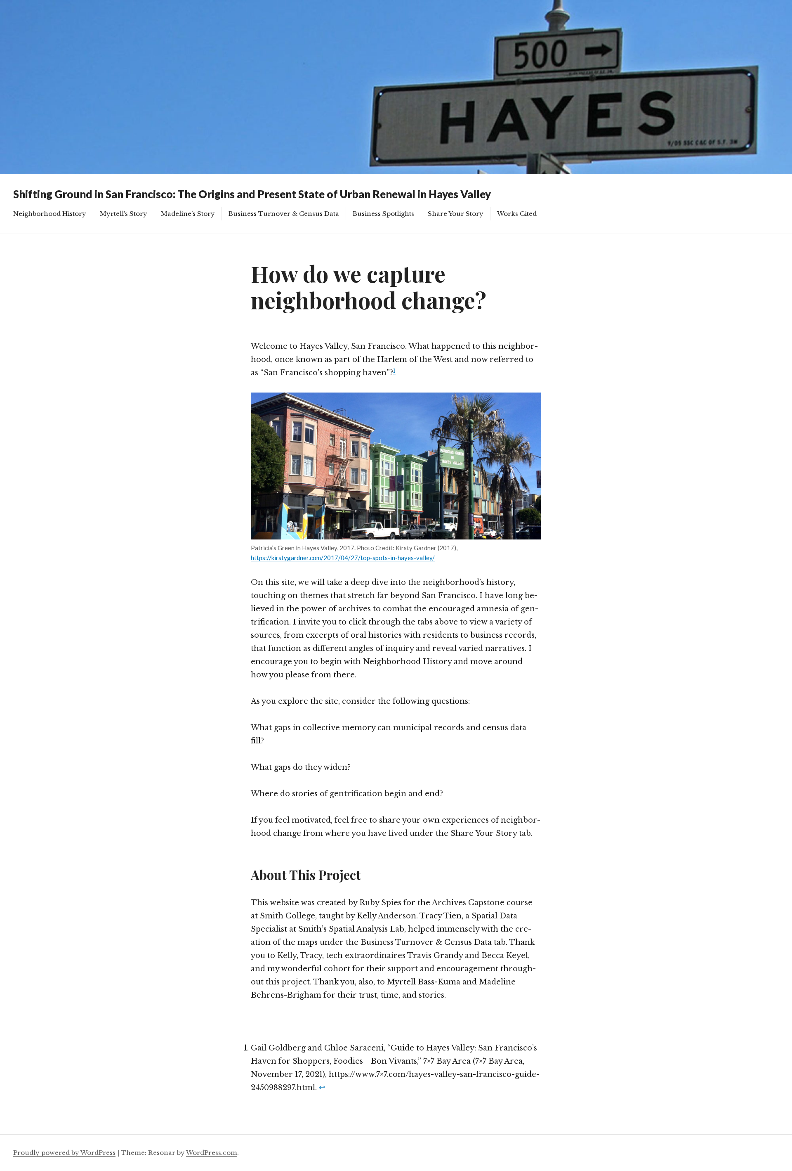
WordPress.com (211, 1153)
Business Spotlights (383, 214)
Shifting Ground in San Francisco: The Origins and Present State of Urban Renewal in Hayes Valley (252, 194)
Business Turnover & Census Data (284, 214)
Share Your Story (455, 214)
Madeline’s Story (188, 214)
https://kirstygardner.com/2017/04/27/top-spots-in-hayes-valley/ (343, 557)
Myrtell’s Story (123, 214)
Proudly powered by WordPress (64, 1153)
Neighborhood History (49, 214)
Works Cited (517, 214)
